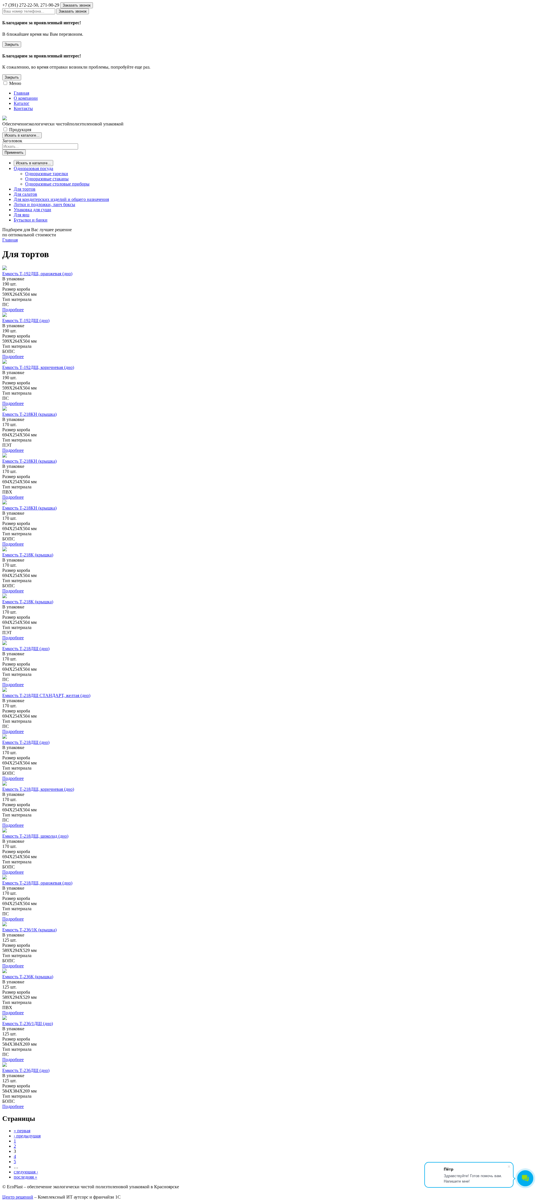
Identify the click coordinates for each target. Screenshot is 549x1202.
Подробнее (13, 309)
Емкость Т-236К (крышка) (27, 976)
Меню (15, 83)
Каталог (21, 103)
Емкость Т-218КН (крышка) (29, 414)
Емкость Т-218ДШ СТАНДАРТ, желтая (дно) (46, 695)
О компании (26, 98)
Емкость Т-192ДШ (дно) (25, 320)
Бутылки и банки (30, 219)
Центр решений (17, 1197)
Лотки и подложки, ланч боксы (44, 204)
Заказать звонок (77, 5)
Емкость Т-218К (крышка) (27, 554)
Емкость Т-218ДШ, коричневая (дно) (38, 789)
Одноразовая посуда (33, 168)
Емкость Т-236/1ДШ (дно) (27, 1023)
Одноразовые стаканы (47, 178)
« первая (22, 1130)
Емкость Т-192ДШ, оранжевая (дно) (37, 273)
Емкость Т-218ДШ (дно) (25, 648)
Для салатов (25, 194)
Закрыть (12, 44)
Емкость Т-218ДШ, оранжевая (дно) (37, 882)
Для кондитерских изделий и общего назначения (61, 199)
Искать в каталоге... (22, 135)
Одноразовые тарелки (46, 173)
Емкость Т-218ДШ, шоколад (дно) (35, 836)
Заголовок (12, 140)
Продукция (20, 129)
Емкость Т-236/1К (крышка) (29, 929)
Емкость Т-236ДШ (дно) (25, 1070)
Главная (21, 93)
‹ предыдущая (27, 1135)
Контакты (23, 108)
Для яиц (21, 214)
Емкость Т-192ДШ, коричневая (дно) (38, 367)
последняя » (25, 1177)
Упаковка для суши (32, 209)
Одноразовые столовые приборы (57, 183)
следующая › (26, 1171)
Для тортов (24, 189)
